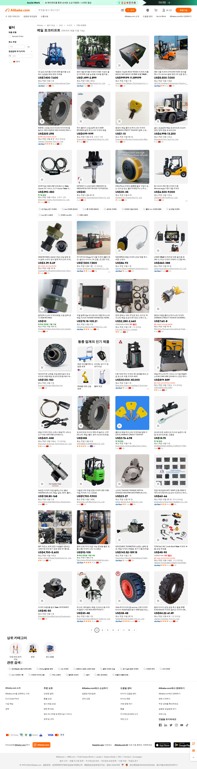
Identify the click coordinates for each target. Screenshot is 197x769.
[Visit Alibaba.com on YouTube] (181, 725)
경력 (7, 709)
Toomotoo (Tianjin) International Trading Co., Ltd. (132, 558)
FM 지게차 (166, 669)
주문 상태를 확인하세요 (168, 704)
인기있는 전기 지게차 (49, 209)
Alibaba (40, 25)
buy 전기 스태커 (47, 215)
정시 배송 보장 (50, 704)
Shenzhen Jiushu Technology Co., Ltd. (54, 200)
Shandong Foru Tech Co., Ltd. (166, 139)
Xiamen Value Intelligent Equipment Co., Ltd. (132, 268)
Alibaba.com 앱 (121, 745)
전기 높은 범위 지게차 (130, 669)
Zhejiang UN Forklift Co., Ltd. (166, 197)
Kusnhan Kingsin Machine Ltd (50, 385)
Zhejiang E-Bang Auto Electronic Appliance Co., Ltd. (55, 329)
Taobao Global (109, 757)
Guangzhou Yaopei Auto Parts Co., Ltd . (93, 139)
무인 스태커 (56, 675)
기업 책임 (9, 704)
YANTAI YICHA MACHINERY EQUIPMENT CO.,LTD (171, 563)
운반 (61, 25)
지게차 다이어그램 (37, 675)
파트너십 (162, 714)
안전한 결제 (48, 694)
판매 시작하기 (164, 699)
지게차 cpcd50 (66, 215)
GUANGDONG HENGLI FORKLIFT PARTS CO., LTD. (171, 446)
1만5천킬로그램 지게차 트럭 (21, 669)
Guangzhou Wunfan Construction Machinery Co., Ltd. (132, 139)
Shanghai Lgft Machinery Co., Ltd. (91, 502)
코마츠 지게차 (112, 209)
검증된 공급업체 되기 (167, 709)
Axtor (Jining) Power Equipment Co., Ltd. (54, 558)
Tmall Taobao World (85, 757)
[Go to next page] (134, 630)
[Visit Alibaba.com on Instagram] (176, 725)
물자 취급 (51, 25)
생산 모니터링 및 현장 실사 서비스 (58, 714)
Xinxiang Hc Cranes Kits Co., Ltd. (128, 197)
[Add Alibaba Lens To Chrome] (41, 745)
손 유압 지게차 (174, 209)
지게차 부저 (150, 669)
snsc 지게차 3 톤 (17, 675)
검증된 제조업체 (89, 694)
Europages (137, 757)
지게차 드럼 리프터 (131, 209)
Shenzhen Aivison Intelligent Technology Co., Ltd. (132, 385)
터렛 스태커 (83, 215)
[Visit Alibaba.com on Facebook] (160, 725)
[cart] (156, 11)
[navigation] (20, 328)
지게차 (69, 25)
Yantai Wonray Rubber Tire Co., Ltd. (129, 619)
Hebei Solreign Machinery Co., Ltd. (91, 83)
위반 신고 (124, 719)
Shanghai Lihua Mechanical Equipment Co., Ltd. (55, 616)
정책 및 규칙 (49, 719)
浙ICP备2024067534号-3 (166, 765)
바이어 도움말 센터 (128, 694)
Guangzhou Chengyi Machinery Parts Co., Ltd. (132, 446)
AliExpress (60, 757)
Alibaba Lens (20, 745)
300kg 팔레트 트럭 (46, 669)
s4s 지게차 (64, 669)
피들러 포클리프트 (121, 675)
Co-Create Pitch (12, 699)
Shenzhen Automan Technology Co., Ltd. (55, 444)
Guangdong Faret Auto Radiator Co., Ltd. (170, 502)
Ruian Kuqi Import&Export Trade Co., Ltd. (93, 619)
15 (129, 630)
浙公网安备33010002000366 (142, 765)
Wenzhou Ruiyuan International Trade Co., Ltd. (171, 329)
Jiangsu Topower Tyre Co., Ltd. (50, 141)
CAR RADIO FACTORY (163, 388)
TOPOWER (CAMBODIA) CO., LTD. (91, 444)
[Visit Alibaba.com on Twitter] (171, 725)
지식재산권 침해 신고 (129, 714)
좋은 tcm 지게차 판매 (153, 209)
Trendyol (127, 757)
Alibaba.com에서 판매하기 (170, 694)
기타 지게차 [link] (81, 25)
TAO (119, 757)
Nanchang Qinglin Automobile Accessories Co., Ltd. (94, 560)
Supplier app (98, 745)
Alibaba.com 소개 (13, 688)
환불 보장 (48, 699)
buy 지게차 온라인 (71, 209)
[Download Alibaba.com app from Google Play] (183, 745)
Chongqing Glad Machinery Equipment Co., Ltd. (55, 502)
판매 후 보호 (49, 709)
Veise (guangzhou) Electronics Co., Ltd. (170, 268)
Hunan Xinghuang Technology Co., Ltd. (93, 268)
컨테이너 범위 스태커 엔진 (85, 669)
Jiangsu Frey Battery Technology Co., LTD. (132, 83)
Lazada (98, 757)
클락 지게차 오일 (109, 669)
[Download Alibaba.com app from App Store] (163, 745)
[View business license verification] (122, 765)
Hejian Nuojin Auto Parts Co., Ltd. (129, 502)
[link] (193, 743)
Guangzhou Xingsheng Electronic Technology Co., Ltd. (55, 271)
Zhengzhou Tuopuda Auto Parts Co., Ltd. (93, 197)
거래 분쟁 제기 (126, 704)
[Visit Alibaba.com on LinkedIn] (165, 725)
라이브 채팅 (125, 699)
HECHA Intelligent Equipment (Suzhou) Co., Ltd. (171, 83)
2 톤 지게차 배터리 (92, 209)
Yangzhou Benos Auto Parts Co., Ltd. (92, 327)
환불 (122, 709)
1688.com (71, 757)
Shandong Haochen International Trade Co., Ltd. (55, 83)
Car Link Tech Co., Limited (126, 329)
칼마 (88, 675)
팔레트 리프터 (73, 675)
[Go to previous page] (91, 630)
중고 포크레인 (102, 675)
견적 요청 (86, 699)
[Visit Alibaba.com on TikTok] (187, 725)
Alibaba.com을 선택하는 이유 (17, 694)
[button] (122, 10)
